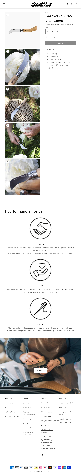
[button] (4, 4)
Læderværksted (10, 412)
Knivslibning (27, 407)
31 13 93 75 (45, 425)
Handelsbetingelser (29, 428)
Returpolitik (27, 423)
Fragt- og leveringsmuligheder (29, 413)
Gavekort (26, 403)
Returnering (27, 419)
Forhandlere (9, 403)
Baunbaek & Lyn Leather (12, 416)
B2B (6, 407)
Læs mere (40, 370)
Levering (57, 24)
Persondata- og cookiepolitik (28, 433)
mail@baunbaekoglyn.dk (50, 421)
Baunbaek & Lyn (38, 471)
